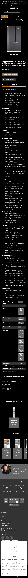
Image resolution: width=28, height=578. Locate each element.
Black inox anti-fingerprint (21, 309)
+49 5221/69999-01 (7, 528)
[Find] (21, 12)
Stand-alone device (21, 323)
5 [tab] (14, 54)
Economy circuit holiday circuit (21, 355)
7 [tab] (17, 54)
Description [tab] (6, 85)
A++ (19, 302)
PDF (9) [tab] (14, 85)
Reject (14, 556)
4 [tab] (13, 54)
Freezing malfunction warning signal (21, 346)
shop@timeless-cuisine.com (10, 530)
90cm (20, 327)
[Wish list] (21, 16)
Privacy (9, 573)
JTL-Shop (20, 576)
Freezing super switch (21, 333)
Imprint (4, 573)
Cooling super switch (21, 331)
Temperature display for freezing (21, 336)
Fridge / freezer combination (21, 318)
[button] (25, 86)
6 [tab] (16, 54)
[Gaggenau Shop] (4, 17)
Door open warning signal (21, 350)
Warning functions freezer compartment (21, 341)
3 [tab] (11, 54)
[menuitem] (9, 20)
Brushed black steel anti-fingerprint (21, 313)
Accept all (14, 547)
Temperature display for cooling (21, 359)
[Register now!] (18, 16)
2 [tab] (10, 54)
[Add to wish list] (18, 29)
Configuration (14, 552)
